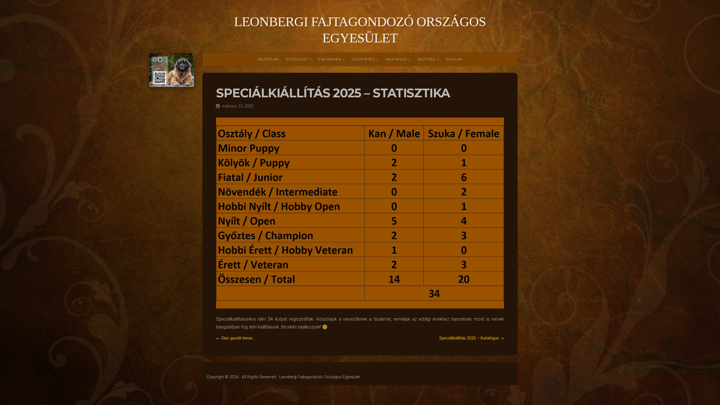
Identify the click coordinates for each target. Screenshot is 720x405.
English (455, 59)
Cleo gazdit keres (237, 338)
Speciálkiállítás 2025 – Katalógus (469, 338)
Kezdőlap (268, 59)
